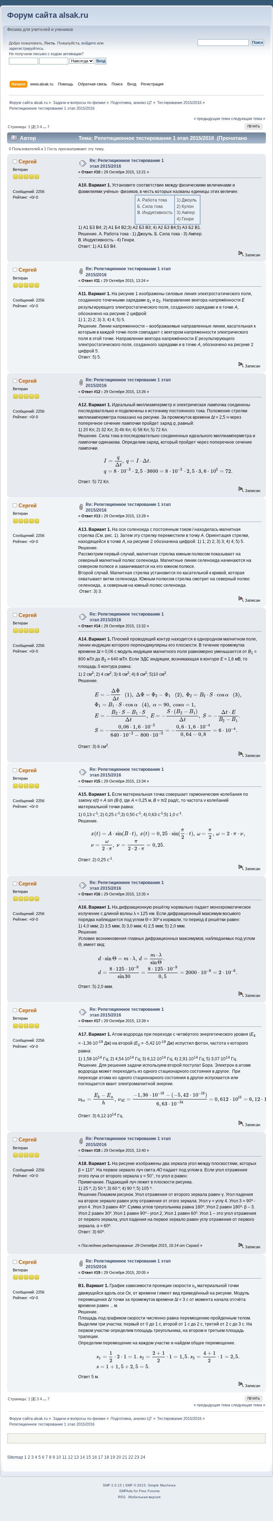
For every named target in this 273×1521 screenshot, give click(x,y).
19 (112, 1457)
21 (124, 1457)
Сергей (27, 161)
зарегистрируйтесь (26, 48)
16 (94, 1457)
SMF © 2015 (135, 1485)
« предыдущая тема (212, 118)
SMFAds (126, 1491)
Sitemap (15, 1457)
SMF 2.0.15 (112, 1485)
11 (64, 1457)
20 (118, 1457)
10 (58, 1457)
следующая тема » (248, 118)
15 (88, 1457)
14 (82, 1457)
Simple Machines (162, 1485)
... (45, 127)
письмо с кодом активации (57, 54)
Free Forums (149, 1491)
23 (136, 1457)
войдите (88, 43)
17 (100, 1457)
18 (106, 1457)
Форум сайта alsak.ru (47, 15)
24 (142, 1457)
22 (130, 1457)
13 (76, 1457)
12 (70, 1457)
